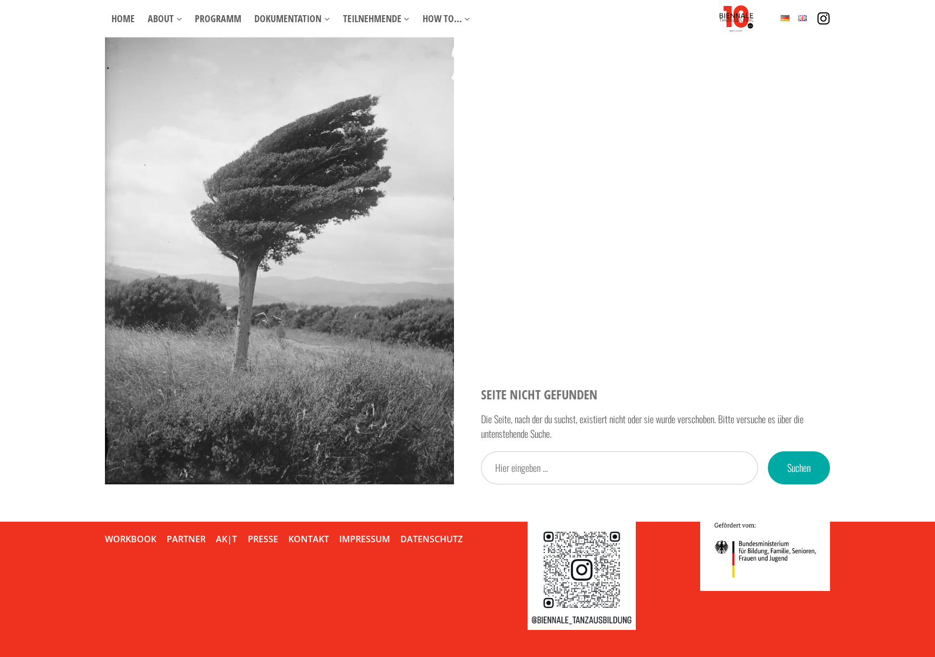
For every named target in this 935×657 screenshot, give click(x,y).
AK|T (226, 539)
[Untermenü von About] (179, 19)
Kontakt (308, 539)
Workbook (130, 539)
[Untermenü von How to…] (467, 19)
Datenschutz (431, 539)
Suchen (799, 468)
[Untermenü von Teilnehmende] (407, 19)
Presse (263, 539)
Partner (186, 539)
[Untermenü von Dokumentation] (327, 19)
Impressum (364, 539)
